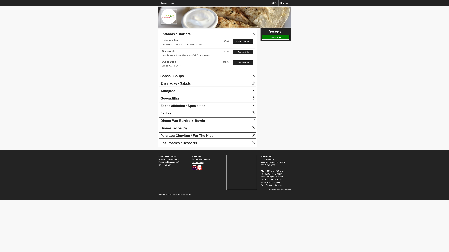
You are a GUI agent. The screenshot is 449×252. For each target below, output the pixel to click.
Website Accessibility (184, 194)
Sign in (284, 3)
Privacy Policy (162, 194)
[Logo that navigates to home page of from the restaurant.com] (194, 167)
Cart (173, 3)
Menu (164, 3)
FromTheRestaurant (201, 159)
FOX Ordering (198, 162)
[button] (207, 34)
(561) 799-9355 (165, 165)
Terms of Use (172, 194)
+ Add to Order (242, 41)
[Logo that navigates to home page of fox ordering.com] (199, 167)
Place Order (276, 37)
